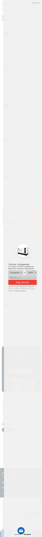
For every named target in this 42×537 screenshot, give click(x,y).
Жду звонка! (22, 282)
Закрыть (35, 3)
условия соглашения (20, 290)
